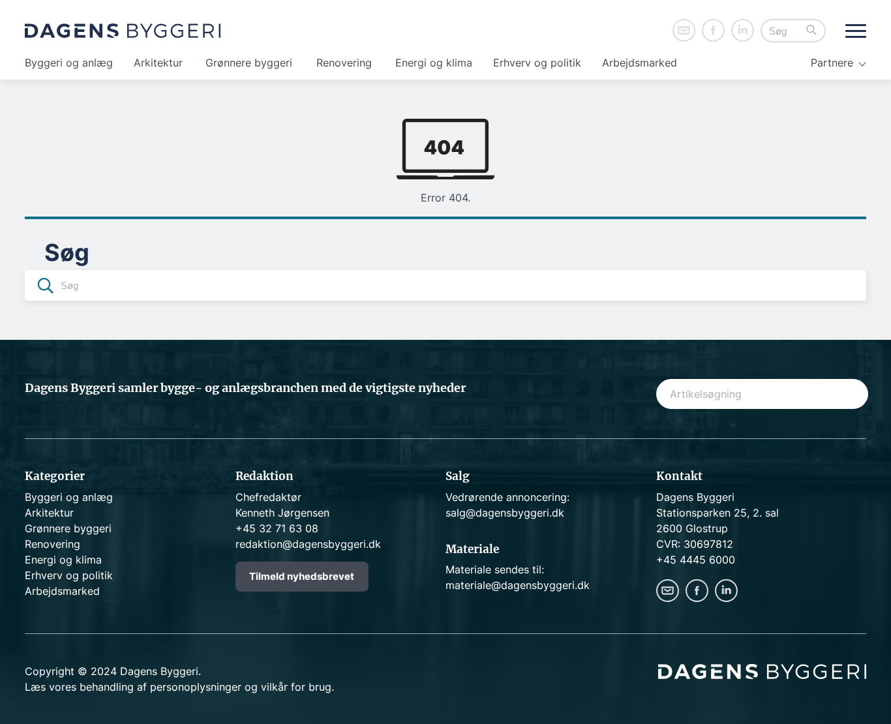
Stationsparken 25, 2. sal (717, 512)
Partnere (832, 62)
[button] (811, 31)
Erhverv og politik (537, 62)
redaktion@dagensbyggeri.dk (308, 544)
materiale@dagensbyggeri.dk (518, 585)
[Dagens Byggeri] (122, 30)
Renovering (344, 62)
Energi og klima (433, 62)
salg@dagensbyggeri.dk (505, 512)
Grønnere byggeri (248, 62)
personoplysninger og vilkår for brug (240, 686)
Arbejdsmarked (639, 62)
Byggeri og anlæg (69, 62)
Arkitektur (158, 62)
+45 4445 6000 (695, 559)
